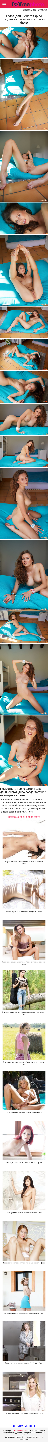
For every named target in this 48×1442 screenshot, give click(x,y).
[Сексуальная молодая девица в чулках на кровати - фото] (24, 839)
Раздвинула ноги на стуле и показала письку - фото (24, 1263)
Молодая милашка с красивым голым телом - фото (24, 1313)
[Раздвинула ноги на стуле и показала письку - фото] (24, 1241)
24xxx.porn (18, 1426)
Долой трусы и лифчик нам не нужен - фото (24, 912)
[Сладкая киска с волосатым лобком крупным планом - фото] (24, 940)
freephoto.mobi (20, 1430)
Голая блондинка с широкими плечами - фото (24, 1413)
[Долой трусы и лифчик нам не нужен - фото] (24, 889)
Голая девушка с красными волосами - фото (24, 1163)
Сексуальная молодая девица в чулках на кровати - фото (24, 863)
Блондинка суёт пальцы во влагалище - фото (24, 1112)
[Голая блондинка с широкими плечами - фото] (24, 1391)
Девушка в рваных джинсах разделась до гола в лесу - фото (24, 1013)
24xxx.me (42, 10)
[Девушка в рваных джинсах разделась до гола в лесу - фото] (24, 990)
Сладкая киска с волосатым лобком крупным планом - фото (24, 963)
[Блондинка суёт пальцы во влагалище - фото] (24, 1090)
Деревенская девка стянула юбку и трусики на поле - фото (24, 1063)
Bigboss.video (29, 10)
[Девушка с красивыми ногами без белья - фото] (24, 1341)
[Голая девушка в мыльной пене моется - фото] (24, 1190)
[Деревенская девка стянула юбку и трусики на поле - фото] (24, 1040)
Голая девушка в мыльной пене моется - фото (24, 1213)
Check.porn (30, 1426)
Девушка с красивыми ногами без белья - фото (24, 1363)
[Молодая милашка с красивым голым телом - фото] (24, 1291)
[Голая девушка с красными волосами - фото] (24, 1140)
